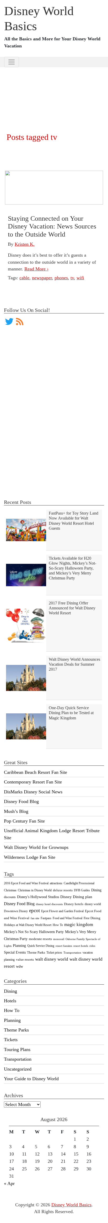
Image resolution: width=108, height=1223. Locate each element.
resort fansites (64, 945)
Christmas (10, 890)
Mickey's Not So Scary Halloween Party (34, 932)
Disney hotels (73, 904)
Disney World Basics (71, 1204)
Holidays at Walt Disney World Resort (27, 924)
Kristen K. (25, 244)
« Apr (9, 1183)
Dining (96, 890)
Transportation (72, 952)
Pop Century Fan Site (24, 821)
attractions (56, 883)
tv (72, 277)
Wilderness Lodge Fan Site (29, 857)
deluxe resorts (63, 890)
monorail (58, 939)
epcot (34, 910)
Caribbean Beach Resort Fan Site (35, 772)
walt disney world (51, 959)
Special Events (15, 952)
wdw (19, 966)
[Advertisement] (54, 93)
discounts (10, 897)
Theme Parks (36, 952)
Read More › (36, 268)
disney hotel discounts (49, 904)
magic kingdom (78, 924)
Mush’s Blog (16, 811)
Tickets (11, 1039)
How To (58, 925)
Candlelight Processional (79, 883)
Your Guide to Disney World (31, 1078)
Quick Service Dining (40, 946)
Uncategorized (17, 1069)
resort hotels (80, 945)
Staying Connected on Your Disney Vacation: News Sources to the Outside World (52, 226)
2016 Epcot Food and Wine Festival (26, 883)
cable (24, 277)
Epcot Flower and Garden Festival (62, 911)
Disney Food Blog (21, 801)
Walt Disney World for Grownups (36, 847)
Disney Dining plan (76, 897)
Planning (19, 945)
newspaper (42, 277)
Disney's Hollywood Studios (38, 897)
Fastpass (46, 918)
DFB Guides (82, 890)
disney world (93, 904)
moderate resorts (40, 939)
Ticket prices (54, 952)
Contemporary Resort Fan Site (33, 782)
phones (61, 277)
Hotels (10, 1000)
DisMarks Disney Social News (33, 791)
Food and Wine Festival (67, 918)
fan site (35, 918)
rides (92, 945)
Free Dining (92, 918)
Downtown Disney (16, 911)
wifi (80, 277)
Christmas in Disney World (35, 890)
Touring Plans (17, 1049)
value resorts (25, 959)
